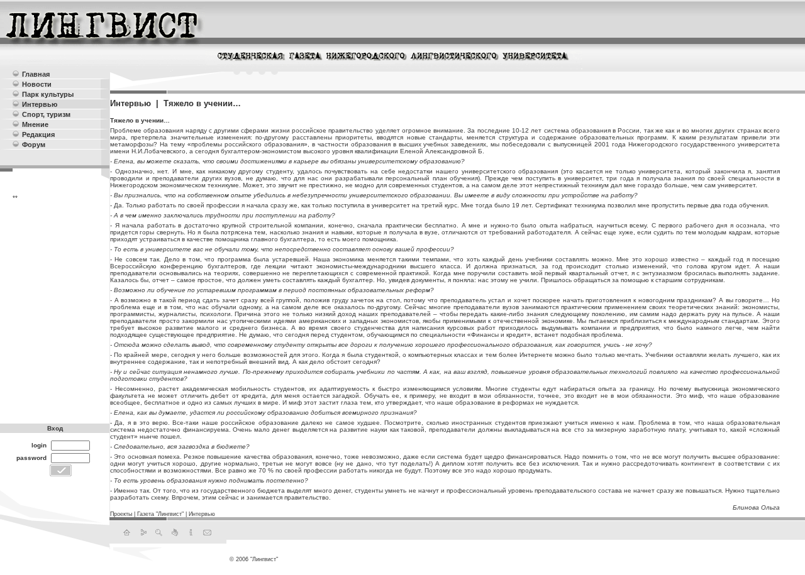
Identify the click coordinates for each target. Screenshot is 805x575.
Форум (33, 144)
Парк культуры (48, 94)
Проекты (121, 514)
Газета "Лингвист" (160, 514)
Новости (37, 84)
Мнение (35, 124)
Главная (36, 74)
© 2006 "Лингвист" (254, 559)
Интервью (39, 104)
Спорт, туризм (46, 114)
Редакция (38, 134)
